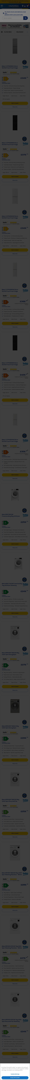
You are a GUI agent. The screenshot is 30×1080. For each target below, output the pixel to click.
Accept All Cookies (15, 1077)
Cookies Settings (15, 1074)
